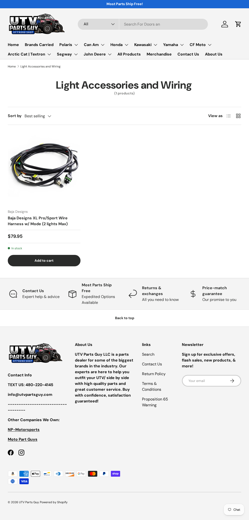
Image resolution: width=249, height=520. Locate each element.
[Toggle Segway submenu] (76, 54)
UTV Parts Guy (29, 502)
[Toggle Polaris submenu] (76, 45)
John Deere (95, 54)
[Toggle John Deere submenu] (110, 54)
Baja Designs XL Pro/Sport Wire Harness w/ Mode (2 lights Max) (38, 220)
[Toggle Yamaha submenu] (182, 45)
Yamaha (170, 44)
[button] (238, 24)
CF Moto (198, 44)
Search (148, 354)
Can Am (91, 44)
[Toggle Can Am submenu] (103, 45)
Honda (116, 44)
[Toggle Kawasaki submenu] (155, 45)
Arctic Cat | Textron (26, 54)
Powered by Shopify (54, 502)
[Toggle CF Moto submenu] (210, 45)
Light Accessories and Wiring (40, 66)
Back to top (124, 318)
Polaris (65, 44)
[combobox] (143, 24)
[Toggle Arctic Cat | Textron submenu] (49, 54)
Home (13, 44)
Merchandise (159, 54)
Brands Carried (39, 44)
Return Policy (154, 373)
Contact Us (188, 54)
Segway (64, 54)
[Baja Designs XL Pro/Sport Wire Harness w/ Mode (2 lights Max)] (44, 169)
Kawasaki (142, 44)
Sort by (15, 115)
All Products (129, 54)
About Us (213, 54)
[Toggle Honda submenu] (126, 45)
